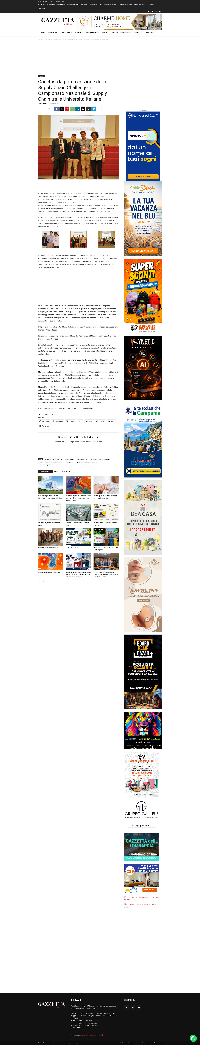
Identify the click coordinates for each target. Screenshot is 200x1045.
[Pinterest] (67, 109)
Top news (47, 39)
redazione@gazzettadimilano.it (91, 1035)
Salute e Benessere (120, 33)
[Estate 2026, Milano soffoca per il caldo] (50, 512)
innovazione (49, 1043)
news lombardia (82, 459)
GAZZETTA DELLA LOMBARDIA (56, 5)
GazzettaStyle (92, 33)
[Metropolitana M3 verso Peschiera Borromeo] (106, 512)
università (95, 462)
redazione (43, 103)
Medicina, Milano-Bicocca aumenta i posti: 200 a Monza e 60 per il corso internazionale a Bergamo (78, 574)
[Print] (88, 109)
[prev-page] (39, 581)
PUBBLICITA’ (41, 8)
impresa (59, 459)
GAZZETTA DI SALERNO (125, 5)
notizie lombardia (104, 459)
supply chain (69, 462)
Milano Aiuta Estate (72, 547)
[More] (99, 109)
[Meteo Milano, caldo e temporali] (50, 561)
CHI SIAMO (41, 5)
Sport (136, 33)
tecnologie (68, 1043)
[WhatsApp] (72, 109)
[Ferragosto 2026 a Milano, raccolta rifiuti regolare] (106, 537)
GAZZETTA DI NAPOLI (110, 5)
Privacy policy (140, 1043)
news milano (93, 459)
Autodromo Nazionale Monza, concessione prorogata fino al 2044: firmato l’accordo (106, 574)
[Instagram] (156, 11)
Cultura (66, 33)
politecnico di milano (56, 462)
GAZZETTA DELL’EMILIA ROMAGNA (77, 5)
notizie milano (43, 462)
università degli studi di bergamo (49, 465)
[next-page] (43, 581)
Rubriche (148, 33)
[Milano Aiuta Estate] (78, 537)
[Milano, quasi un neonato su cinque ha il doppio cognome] (106, 485)
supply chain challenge (83, 462)
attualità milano (50, 459)
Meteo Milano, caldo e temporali (49, 572)
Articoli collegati (46, 472)
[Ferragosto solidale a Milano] (50, 537)
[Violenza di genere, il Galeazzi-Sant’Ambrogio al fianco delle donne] (50, 485)
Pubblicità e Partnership (154, 1043)
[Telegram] (93, 109)
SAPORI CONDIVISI (139, 5)
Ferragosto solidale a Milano (48, 547)
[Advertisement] (100, 58)
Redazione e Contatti (126, 1043)
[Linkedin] (160, 11)
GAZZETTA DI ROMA (96, 5)
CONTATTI (151, 5)
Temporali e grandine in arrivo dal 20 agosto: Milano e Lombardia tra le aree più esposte (78, 498)
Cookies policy (75, 1028)
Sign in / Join (60, 1)
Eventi (78, 33)
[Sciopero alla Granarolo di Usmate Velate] (78, 512)
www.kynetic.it (76, 1043)
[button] (149, 11)
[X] (61, 109)
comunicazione (59, 1043)
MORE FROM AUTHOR (62, 472)
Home (42, 33)
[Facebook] (152, 11)
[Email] (83, 109)
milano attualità (69, 459)
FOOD (104, 33)
